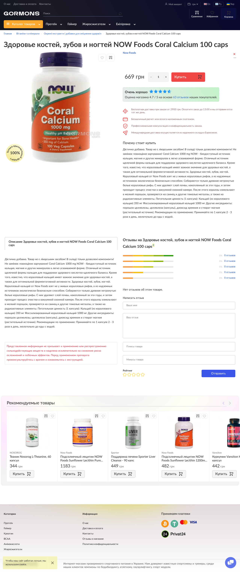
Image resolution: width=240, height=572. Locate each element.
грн (193, 4)
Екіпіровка (123, 24)
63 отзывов (181, 97)
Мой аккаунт (175, 4)
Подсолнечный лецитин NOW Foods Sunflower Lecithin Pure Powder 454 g (81, 458)
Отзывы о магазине (93, 539)
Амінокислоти (12, 544)
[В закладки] (102, 57)
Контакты (45, 4)
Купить (180, 77)
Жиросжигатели (93, 24)
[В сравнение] (110, 57)
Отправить (218, 373)
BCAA (7, 539)
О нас (7, 4)
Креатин (8, 534)
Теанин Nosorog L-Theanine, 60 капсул (30, 458)
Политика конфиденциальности (100, 544)
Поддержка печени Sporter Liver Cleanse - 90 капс (133, 458)
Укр (232, 4)
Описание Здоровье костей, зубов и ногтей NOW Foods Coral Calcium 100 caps (60, 243)
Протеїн (51, 24)
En (208, 4)
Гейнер (72, 24)
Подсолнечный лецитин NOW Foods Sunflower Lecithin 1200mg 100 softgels (184, 458)
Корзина (228, 17)
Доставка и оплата (25, 4)
